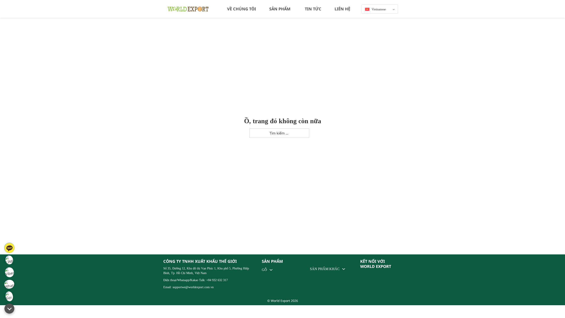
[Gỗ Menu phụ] (271, 270)
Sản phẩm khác (325, 269)
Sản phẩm (279, 8)
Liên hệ (342, 8)
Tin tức (313, 8)
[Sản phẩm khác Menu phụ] (343, 269)
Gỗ (264, 270)
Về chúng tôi (241, 8)
